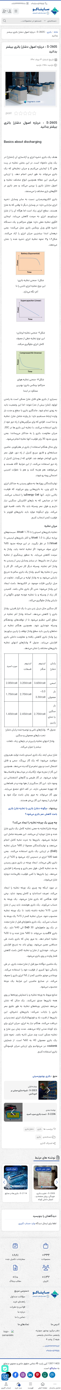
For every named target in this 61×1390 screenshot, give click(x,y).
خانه (56, 32)
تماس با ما (20, 1317)
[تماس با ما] (4, 1377)
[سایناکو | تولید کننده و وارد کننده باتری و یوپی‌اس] (45, 11)
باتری (49, 32)
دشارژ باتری (29, 1129)
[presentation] (56, 1182)
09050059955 (38, 3)
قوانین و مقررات (17, 1306)
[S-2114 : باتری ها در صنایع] (16, 1178)
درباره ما (21, 1312)
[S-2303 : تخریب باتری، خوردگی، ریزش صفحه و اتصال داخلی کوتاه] (45, 1178)
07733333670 (19, 3)
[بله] (4, 1368)
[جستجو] (4, 21)
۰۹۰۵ (48, 1350)
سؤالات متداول (17, 1296)
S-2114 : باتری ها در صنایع (16, 1193)
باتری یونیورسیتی (42, 1076)
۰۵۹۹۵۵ (55, 1350)
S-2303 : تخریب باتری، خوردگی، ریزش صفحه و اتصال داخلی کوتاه (45, 1195)
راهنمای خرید (19, 1301)
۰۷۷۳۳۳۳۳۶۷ (51, 1346)
